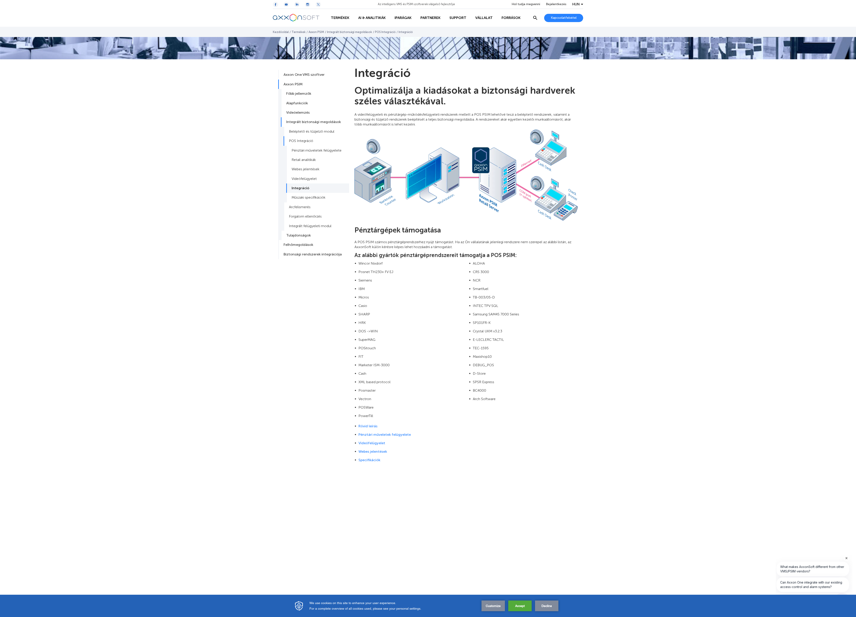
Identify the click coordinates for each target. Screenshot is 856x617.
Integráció (300, 188)
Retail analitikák (304, 160)
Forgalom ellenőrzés (305, 216)
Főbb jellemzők (298, 93)
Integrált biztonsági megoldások (349, 32)
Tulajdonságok (298, 235)
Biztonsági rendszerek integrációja (313, 254)
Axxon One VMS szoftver (304, 74)
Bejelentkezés (556, 4)
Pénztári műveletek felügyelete (317, 150)
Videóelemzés (298, 112)
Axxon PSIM (316, 32)
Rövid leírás (367, 426)
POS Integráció (385, 32)
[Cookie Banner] (428, 606)
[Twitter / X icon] (318, 4)
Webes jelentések (305, 169)
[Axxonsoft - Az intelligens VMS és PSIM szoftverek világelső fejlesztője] (299, 18)
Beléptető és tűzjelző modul (311, 131)
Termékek (299, 32)
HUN (576, 4)
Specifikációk (369, 460)
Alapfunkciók (297, 103)
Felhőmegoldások (298, 245)
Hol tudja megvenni (526, 4)
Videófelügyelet (304, 179)
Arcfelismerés (300, 207)
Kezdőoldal (281, 32)
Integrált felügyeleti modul (310, 226)
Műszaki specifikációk (308, 197)
